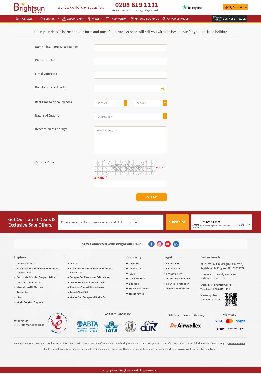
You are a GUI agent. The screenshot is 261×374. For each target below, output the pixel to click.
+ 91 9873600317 (210, 299)
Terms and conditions (178, 278)
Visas (96, 18)
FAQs (132, 273)
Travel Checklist (79, 292)
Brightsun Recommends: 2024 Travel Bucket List (91, 270)
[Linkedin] (176, 244)
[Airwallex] (185, 325)
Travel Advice (136, 293)
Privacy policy (174, 273)
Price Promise (137, 278)
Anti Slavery (173, 268)
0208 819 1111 (136, 4)
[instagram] (160, 244)
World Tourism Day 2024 (30, 302)
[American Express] (240, 321)
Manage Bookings (147, 18)
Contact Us (135, 268)
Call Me (151, 197)
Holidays (26, 18)
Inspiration (119, 18)
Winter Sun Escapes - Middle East (89, 297)
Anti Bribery (172, 263)
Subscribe (177, 222)
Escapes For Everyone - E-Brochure (90, 277)
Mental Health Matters (30, 287)
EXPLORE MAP (75, 18)
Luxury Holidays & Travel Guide (87, 282)
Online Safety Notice (178, 288)
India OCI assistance (28, 282)
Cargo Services (178, 18)
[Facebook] (151, 244)
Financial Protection (177, 283)
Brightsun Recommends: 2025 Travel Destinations (38, 270)
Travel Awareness (139, 288)
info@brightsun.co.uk (220, 284)
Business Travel (234, 18)
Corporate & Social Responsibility (36, 277)
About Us (134, 263)
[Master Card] (229, 321)
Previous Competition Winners (87, 287)
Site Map (134, 283)
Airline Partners (26, 263)
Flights (49, 18)
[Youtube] (168, 244)
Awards (74, 263)
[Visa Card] (218, 321)
